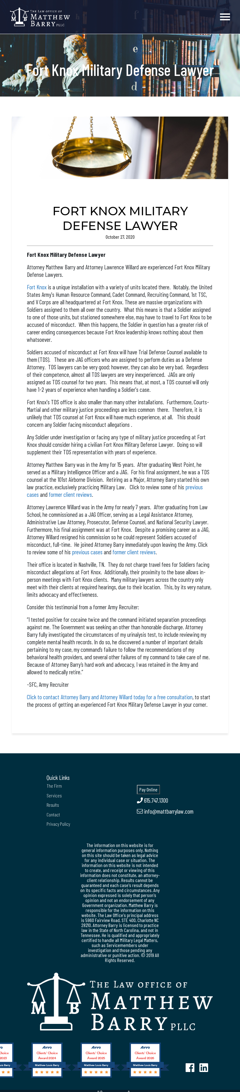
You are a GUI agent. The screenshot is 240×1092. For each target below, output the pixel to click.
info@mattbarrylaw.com (168, 811)
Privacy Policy (58, 824)
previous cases (87, 552)
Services (54, 795)
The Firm (54, 786)
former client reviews (70, 494)
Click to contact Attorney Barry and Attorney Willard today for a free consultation (109, 697)
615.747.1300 (155, 800)
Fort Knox (37, 287)
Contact (53, 814)
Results (53, 805)
